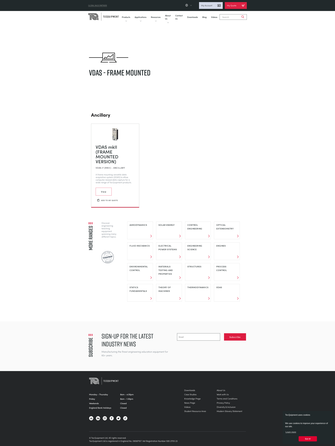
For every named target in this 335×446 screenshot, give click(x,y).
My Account (206, 5)
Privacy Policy (223, 402)
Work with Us (223, 394)
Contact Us (179, 17)
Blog (204, 17)
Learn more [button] (291, 432)
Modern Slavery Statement (229, 411)
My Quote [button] (231, 5)
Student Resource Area (195, 411)
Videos (214, 17)
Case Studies (190, 394)
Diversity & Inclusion (226, 406)
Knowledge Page (192, 398)
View (103, 191)
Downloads (192, 17)
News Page (189, 402)
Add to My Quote (109, 200)
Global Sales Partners (97, 5)
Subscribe (235, 336)
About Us (168, 17)
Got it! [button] (308, 439)
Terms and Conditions (227, 398)
